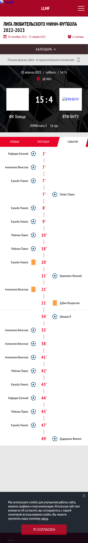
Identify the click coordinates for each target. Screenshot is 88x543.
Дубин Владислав (70, 303)
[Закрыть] (84, 496)
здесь (44, 518)
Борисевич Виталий (71, 276)
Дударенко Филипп (70, 439)
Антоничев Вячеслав (16, 167)
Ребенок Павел (19, 235)
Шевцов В (65, 316)
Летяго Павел (67, 194)
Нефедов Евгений (18, 153)
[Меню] (81, 8)
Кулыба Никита (19, 181)
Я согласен (44, 529)
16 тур (54, 126)
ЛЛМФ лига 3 (38, 126)
